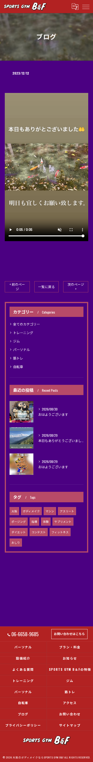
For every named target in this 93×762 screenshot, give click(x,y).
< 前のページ (17, 286)
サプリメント (63, 521)
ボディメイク (31, 511)
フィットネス (60, 532)
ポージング (18, 521)
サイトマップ (70, 725)
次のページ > (75, 286)
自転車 (18, 366)
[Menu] (85, 6)
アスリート (67, 511)
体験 (46, 521)
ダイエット (18, 532)
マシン (50, 511)
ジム (16, 340)
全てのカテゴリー (26, 323)
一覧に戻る (46, 286)
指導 (34, 521)
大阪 (14, 511)
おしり (15, 542)
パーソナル (21, 349)
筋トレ (18, 358)
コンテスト (38, 532)
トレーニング (23, 332)
